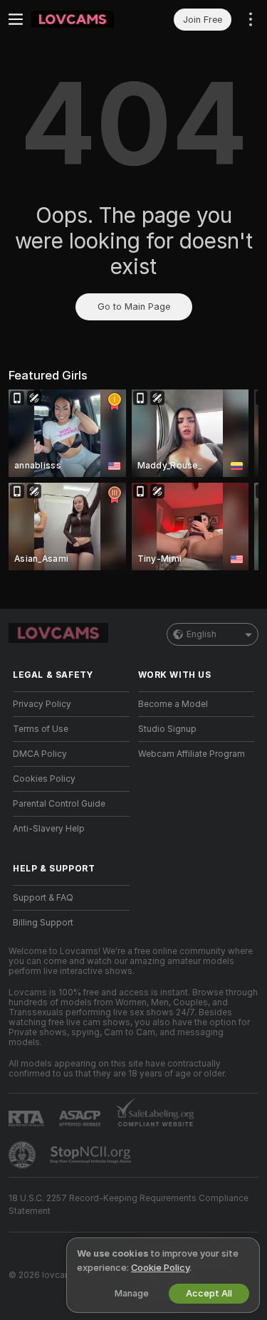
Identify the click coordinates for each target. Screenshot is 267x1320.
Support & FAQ (43, 898)
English (201, 634)
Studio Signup (167, 729)
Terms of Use (40, 729)
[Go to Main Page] (82, 19)
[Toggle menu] (15, 19)
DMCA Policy (40, 754)
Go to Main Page (134, 306)
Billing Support (43, 923)
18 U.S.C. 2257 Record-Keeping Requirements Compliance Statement (128, 1204)
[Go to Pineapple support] (23, 1154)
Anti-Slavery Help (49, 829)
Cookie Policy (160, 1267)
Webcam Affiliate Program (191, 754)
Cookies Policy (44, 779)
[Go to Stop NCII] (92, 1154)
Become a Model (173, 704)
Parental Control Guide (59, 804)
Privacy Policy (42, 704)
